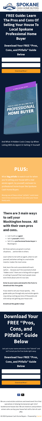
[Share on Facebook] (18, 395)
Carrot (39, 416)
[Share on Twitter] (22, 395)
